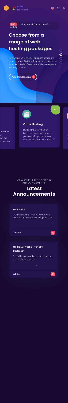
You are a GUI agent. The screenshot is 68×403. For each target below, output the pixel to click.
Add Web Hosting (21, 77)
